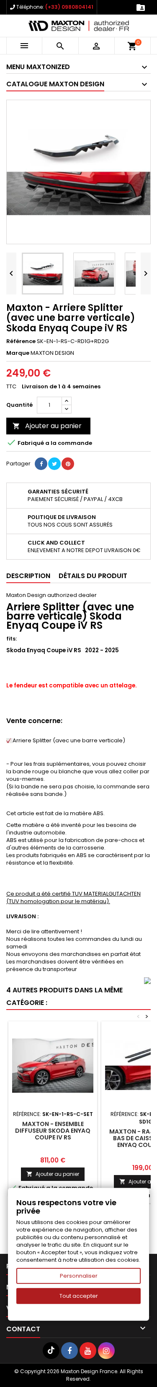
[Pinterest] (68, 463)
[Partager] (41, 463)
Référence (21, 341)
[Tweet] (54, 463)
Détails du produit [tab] (93, 576)
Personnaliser (79, 1276)
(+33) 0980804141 (69, 6)
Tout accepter (78, 1296)
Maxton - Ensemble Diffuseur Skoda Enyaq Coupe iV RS (52, 1131)
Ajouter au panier (47, 426)
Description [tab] (28, 576)
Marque (17, 353)
